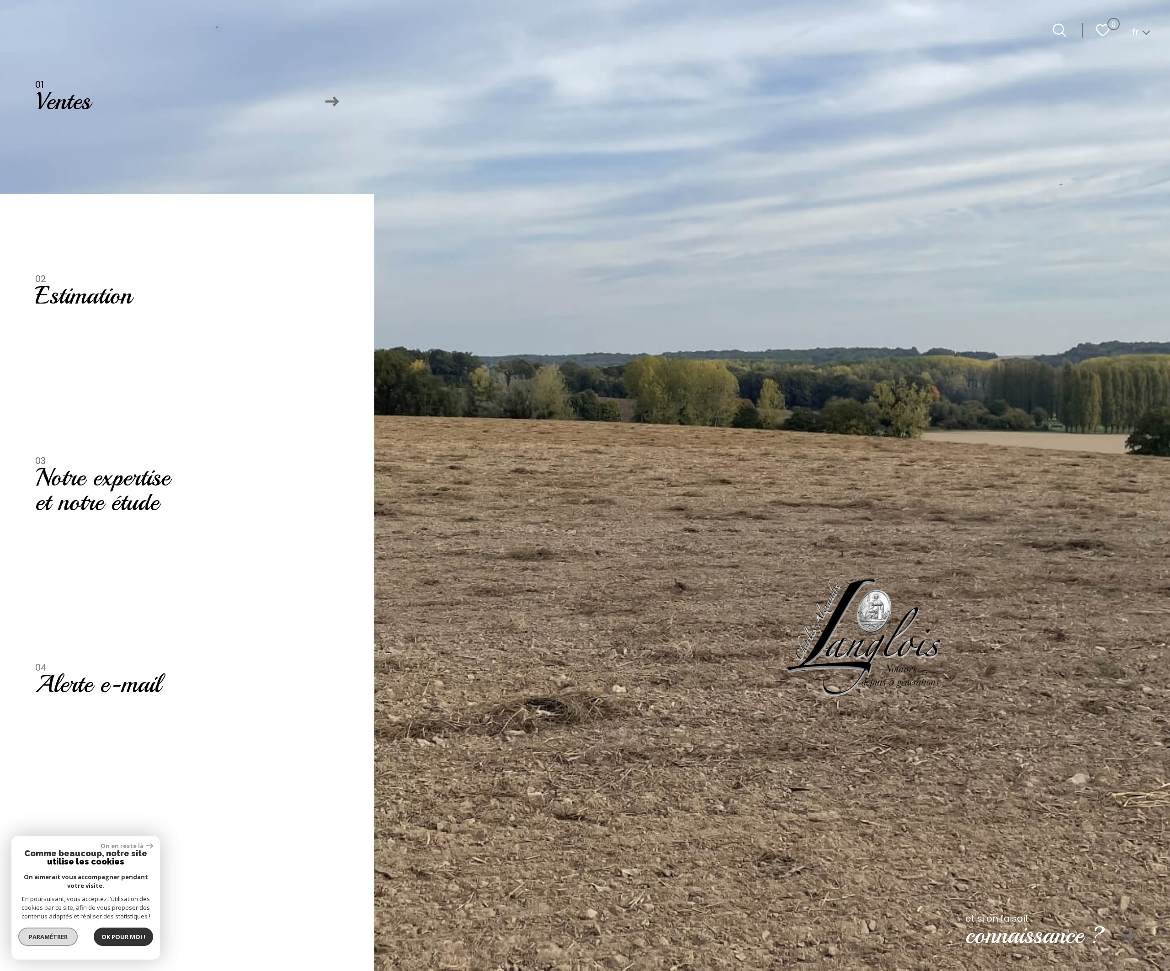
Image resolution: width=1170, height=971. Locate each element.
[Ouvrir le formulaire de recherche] (1059, 30)
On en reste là (122, 846)
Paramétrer (48, 937)
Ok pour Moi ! (123, 937)
